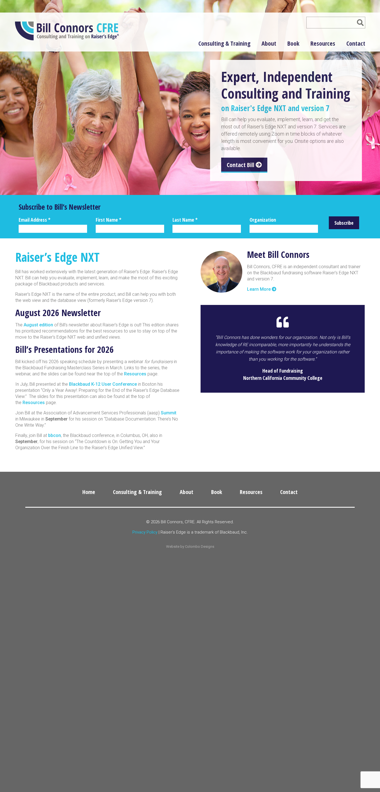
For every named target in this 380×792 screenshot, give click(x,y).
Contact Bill (241, 164)
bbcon (54, 435)
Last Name (185, 219)
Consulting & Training (224, 43)
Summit (168, 412)
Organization (263, 219)
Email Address (34, 219)
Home (88, 492)
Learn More (259, 289)
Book (293, 43)
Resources (322, 43)
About (268, 43)
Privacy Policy (144, 532)
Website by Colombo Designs (190, 546)
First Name (108, 219)
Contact (355, 43)
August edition (38, 324)
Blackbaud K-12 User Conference (103, 384)
